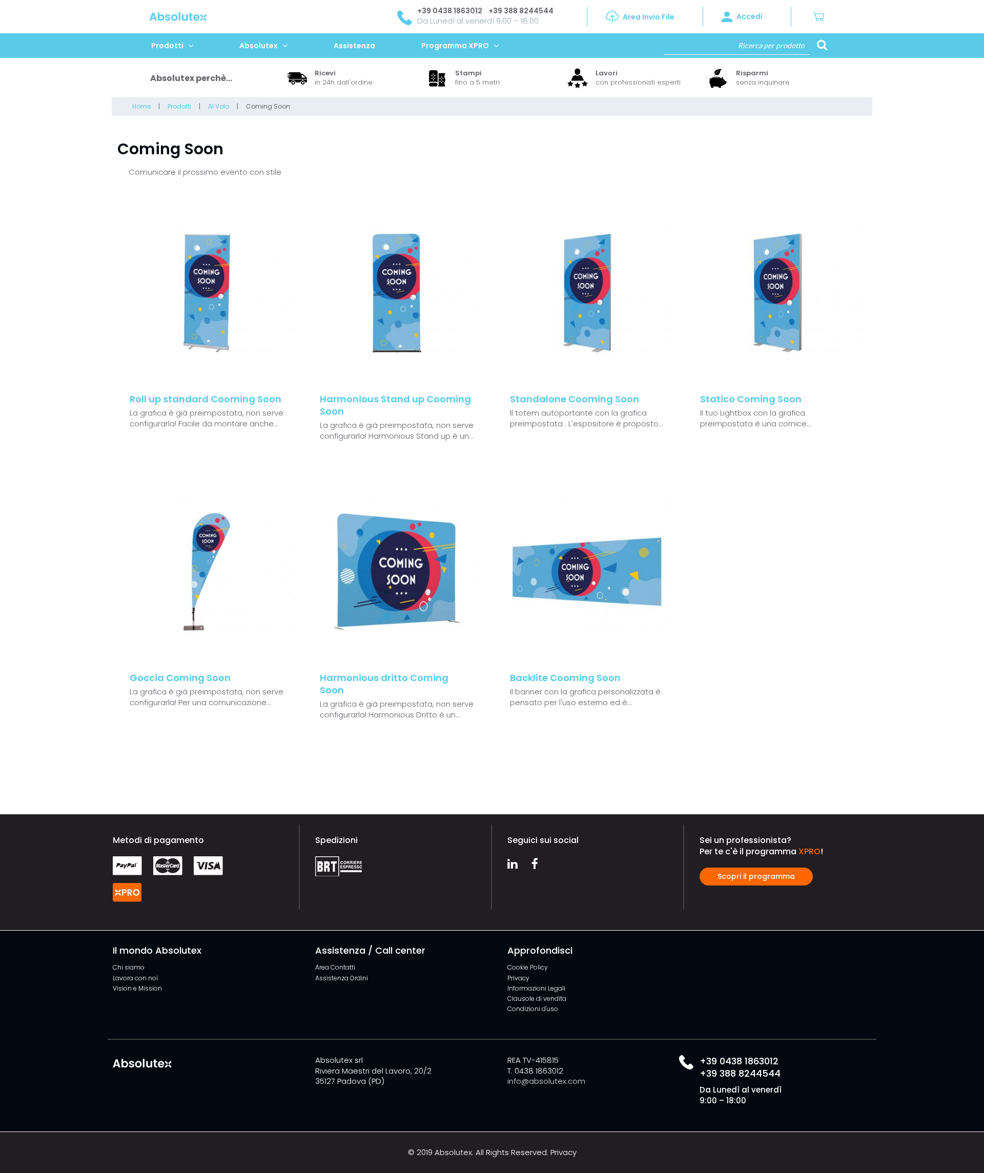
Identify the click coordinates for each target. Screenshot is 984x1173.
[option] (351, 78)
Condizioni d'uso (532, 1008)
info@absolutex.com (546, 1081)
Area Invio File (648, 17)
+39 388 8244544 (521, 11)
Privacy (518, 978)
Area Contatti (335, 967)
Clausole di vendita (536, 998)
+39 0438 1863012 (449, 11)
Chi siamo (129, 967)
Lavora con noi (135, 978)
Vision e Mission (137, 988)
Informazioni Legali (536, 988)
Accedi (749, 16)
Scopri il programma (756, 876)
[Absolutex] (158, 16)
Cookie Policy (527, 967)
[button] (822, 16)
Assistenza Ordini (341, 978)
